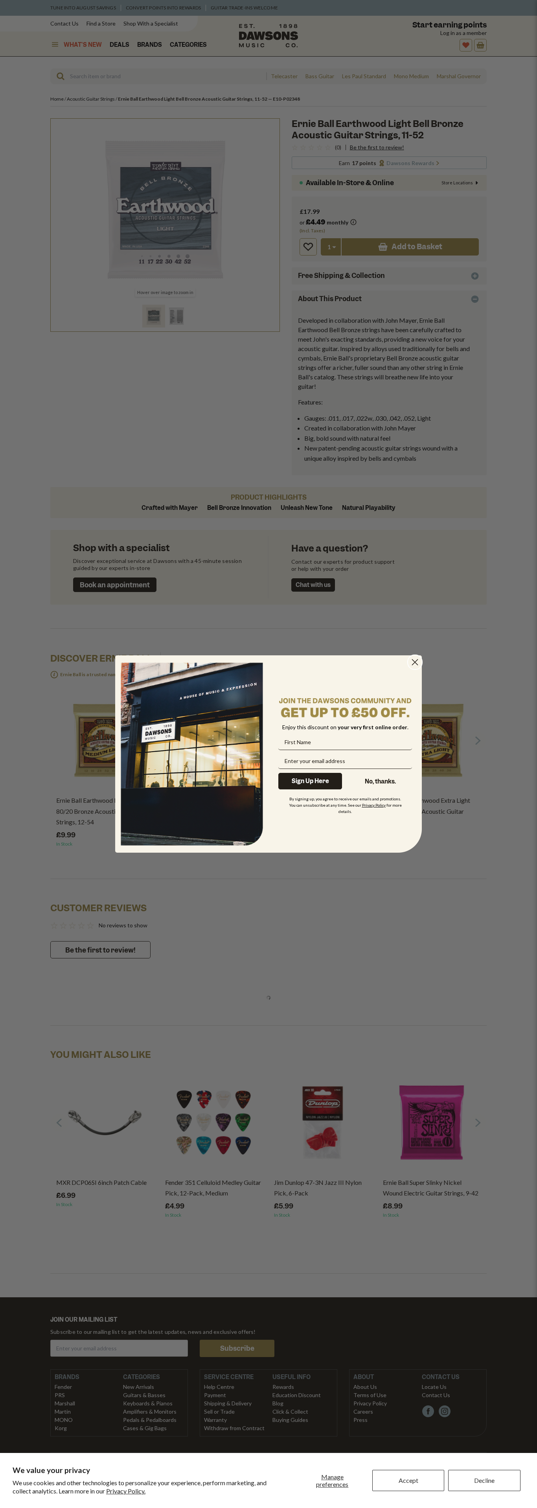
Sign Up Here (310, 781)
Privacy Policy (374, 805)
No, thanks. (380, 781)
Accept (408, 1480)
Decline (484, 1480)
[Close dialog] (415, 662)
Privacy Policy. (125, 1491)
